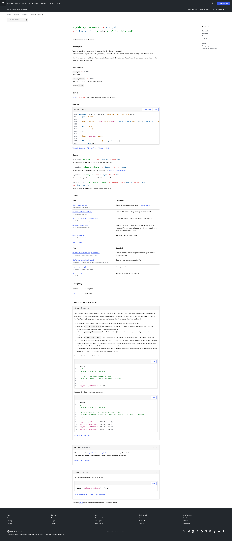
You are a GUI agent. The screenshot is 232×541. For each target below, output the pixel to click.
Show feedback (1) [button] (80, 494)
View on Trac (91, 148)
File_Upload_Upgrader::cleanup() (83, 260)
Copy (155, 109)
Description (205, 31)
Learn (96, 515)
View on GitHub (104, 148)
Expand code (147, 109)
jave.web (77, 447)
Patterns (53, 523)
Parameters (205, 33)
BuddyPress (187, 523)
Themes (53, 518)
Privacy (9, 523)
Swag (141, 523)
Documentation (99, 518)
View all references (78, 148)
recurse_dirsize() (146, 205)
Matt (185, 518)
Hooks (204, 41)
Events (141, 518)
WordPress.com (188, 515)
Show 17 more (77, 243)
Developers (98, 521)
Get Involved (143, 515)
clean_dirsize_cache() (79, 205)
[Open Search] (212, 3)
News (9, 518)
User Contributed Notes (209, 48)
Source (204, 38)
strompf (77, 308)
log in (81, 503)
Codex (76, 472)
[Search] (26, 20)
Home (9, 14)
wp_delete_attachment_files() (82, 212)
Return (204, 36)
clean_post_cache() (79, 235)
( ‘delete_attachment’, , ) (100, 167)
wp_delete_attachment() (117, 170)
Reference (16, 14)
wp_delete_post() (78, 273)
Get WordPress (223, 3)
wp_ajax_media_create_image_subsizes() (86, 253)
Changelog (205, 46)
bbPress (186, 521)
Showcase (54, 515)
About (9, 515)
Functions (25, 14)
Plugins (53, 521)
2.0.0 (74, 293)
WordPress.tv (100, 523)
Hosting (9, 521)
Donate (142, 521)
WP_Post (115, 31)
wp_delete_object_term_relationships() (85, 218)
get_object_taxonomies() (80, 225)
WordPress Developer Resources (17, 9)
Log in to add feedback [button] (82, 435)
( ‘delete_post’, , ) (97, 175)
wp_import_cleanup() (79, 267)
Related (204, 43)
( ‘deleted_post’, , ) (97, 159)
